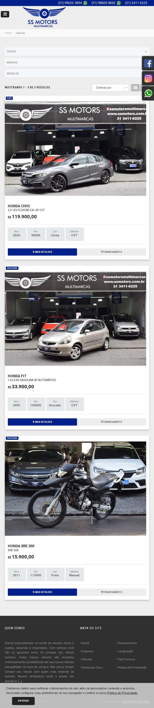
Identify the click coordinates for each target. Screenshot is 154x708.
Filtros (11, 51)
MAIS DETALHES (43, 252)
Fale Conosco (126, 659)
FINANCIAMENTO (112, 252)
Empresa (87, 651)
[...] (20, 681)
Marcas (12, 62)
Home (8, 32)
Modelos (13, 73)
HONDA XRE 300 (21, 548)
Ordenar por (103, 87)
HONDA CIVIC (26, 208)
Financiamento (127, 643)
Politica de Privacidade (132, 667)
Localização (125, 651)
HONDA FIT (32, 378)
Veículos (87, 659)
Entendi (23, 700)
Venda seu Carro (92, 667)
